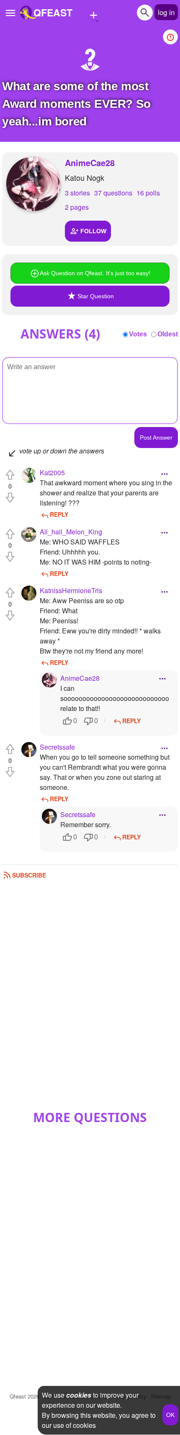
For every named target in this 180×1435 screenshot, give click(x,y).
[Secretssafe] (28, 749)
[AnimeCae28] (33, 183)
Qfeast (24, 1396)
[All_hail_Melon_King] (28, 534)
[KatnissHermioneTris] (28, 593)
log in (166, 12)
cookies (78, 1395)
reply (59, 514)
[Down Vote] (10, 497)
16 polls (148, 193)
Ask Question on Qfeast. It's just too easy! (95, 273)
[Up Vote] (10, 475)
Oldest (167, 334)
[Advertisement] (90, 997)
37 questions (113, 193)
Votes (138, 334)
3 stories (77, 193)
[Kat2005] (28, 475)
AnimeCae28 (90, 162)
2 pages (77, 207)
